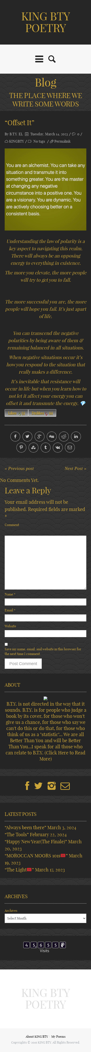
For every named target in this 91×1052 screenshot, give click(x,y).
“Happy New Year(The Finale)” (36, 841)
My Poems (58, 1036)
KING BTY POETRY (45, 22)
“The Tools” (17, 834)
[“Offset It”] (45, 189)
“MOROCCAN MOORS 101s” (36, 856)
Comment (12, 525)
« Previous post (19, 468)
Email (10, 610)
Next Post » (75, 468)
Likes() (16, 413)
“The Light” (19, 870)
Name (10, 594)
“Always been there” (25, 827)
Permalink (62, 141)
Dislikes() (42, 413)
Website (10, 626)
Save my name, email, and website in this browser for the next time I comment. (43, 651)
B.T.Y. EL (16, 134)
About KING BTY (37, 1036)
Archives (11, 910)
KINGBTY (16, 141)
